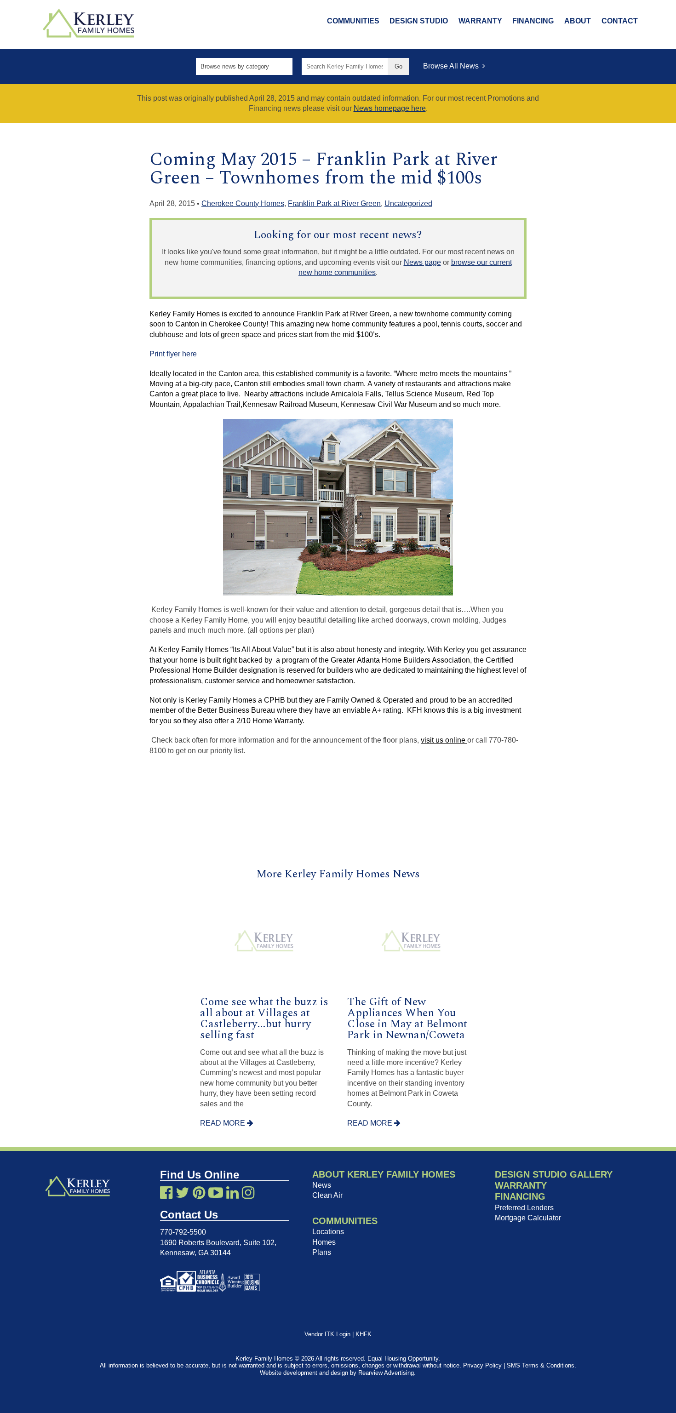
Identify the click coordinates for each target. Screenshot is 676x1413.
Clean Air (327, 1195)
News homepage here (390, 108)
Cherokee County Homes (242, 203)
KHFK (363, 1334)
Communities (353, 21)
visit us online (444, 740)
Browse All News (452, 66)
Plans (321, 1252)
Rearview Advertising (386, 1372)
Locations (328, 1232)
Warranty (480, 21)
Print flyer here (173, 354)
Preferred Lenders (524, 1208)
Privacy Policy (482, 1365)
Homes (324, 1242)
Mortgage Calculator (528, 1218)
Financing (533, 21)
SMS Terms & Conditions (540, 1365)
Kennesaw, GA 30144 (195, 1253)
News (321, 1185)
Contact (620, 21)
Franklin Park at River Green (334, 203)
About (577, 21)
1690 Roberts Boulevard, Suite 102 (217, 1243)
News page (422, 262)
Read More (223, 1123)
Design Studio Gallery (554, 1174)
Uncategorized (408, 203)
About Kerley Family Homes (383, 1174)
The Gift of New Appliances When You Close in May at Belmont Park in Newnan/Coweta (407, 1018)
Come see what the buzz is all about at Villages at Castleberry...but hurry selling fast (264, 1018)
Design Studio (419, 21)
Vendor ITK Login (327, 1334)
